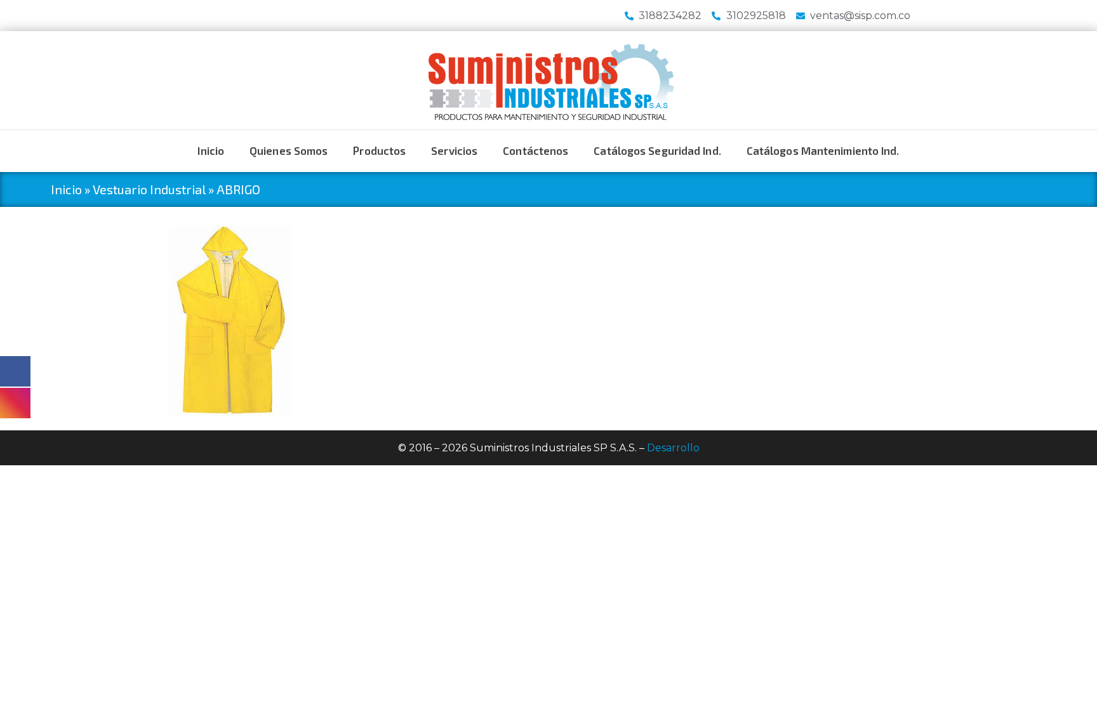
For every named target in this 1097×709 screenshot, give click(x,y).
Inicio (210, 150)
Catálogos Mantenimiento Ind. (823, 150)
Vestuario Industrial (149, 189)
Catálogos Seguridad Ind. (657, 150)
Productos (379, 150)
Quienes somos (288, 150)
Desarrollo (673, 448)
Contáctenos (535, 150)
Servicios (454, 150)
